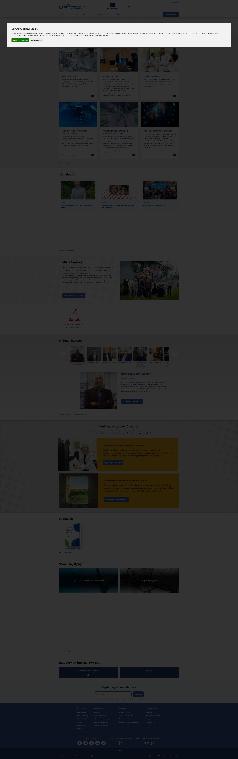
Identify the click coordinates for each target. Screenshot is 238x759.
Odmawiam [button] (24, 40)
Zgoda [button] (15, 40)
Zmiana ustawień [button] (36, 40)
